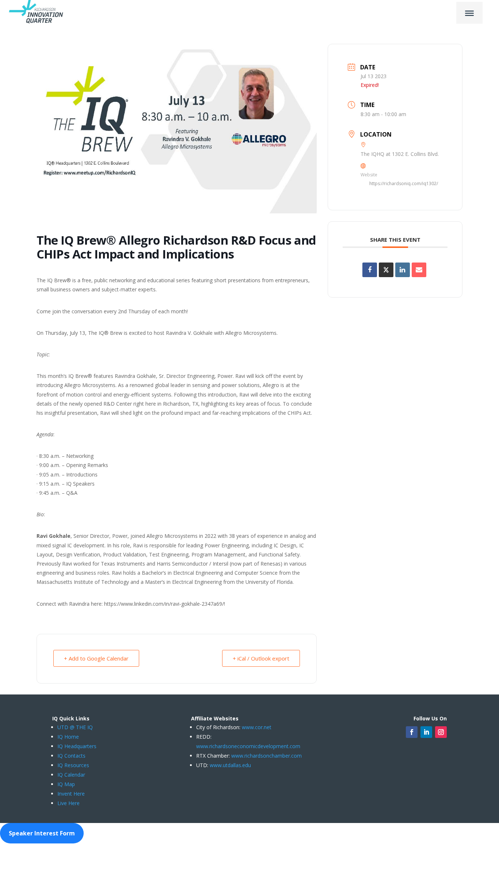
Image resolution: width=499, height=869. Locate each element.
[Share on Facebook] (369, 270)
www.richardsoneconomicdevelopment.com (248, 746)
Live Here (68, 803)
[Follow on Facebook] (412, 732)
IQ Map (66, 784)
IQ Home (68, 736)
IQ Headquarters (76, 746)
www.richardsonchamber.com (266, 755)
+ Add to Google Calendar (96, 658)
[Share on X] (386, 270)
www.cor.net (255, 727)
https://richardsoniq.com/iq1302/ (403, 183)
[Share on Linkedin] (402, 270)
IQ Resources (73, 765)
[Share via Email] (419, 270)
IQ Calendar (71, 774)
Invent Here (71, 793)
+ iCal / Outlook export (261, 658)
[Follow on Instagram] (441, 732)
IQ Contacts (71, 755)
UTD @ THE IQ (75, 727)
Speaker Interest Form (42, 833)
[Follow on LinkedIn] (426, 732)
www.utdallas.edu (230, 765)
